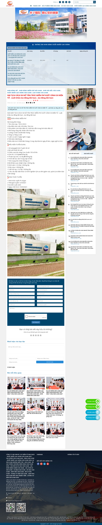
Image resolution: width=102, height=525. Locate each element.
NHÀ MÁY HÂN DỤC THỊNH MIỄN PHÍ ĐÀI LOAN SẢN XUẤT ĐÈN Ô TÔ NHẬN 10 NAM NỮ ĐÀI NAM (82, 225)
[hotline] (98, 401)
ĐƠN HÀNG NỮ (12, 90)
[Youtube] (47, 464)
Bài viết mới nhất (74, 153)
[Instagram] (44, 464)
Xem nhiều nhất (88, 153)
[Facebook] (38, 464)
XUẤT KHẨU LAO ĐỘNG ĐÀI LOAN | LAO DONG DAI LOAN (27, 92)
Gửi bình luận (49, 362)
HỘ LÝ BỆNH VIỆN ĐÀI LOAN (51, 6)
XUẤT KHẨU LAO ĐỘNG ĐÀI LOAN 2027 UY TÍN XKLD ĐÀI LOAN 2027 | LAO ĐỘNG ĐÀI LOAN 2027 (17, 55)
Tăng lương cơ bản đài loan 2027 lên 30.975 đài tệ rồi (35, 412)
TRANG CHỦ (37, 6)
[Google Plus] (41, 464)
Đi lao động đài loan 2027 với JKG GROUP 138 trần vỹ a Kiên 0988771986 (16, 79)
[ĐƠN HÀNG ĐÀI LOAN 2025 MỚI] (81, 99)
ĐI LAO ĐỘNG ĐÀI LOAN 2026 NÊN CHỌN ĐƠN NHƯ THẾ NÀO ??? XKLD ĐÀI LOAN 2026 (81, 242)
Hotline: (10, 497)
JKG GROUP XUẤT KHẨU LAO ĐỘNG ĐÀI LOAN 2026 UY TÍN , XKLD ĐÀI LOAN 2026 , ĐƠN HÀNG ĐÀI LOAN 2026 (82, 248)
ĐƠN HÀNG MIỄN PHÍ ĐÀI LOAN (30, 90)
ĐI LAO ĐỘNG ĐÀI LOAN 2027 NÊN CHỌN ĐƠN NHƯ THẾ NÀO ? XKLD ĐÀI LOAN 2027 (15, 392)
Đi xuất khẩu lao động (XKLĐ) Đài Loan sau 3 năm (55, 436)
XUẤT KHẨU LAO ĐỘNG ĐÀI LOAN (85, 6)
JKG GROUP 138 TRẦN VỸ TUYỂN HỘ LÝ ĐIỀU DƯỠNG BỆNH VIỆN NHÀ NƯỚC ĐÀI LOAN (16, 62)
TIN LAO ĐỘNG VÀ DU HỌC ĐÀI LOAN (17, 47)
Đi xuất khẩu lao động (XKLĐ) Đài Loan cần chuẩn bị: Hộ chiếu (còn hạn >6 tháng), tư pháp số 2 (55, 414)
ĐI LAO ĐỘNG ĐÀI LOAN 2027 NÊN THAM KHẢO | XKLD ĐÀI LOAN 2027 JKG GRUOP (16, 68)
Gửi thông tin (36, 322)
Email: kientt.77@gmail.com (15, 500)
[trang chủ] (31, 6)
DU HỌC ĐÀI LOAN (67, 6)
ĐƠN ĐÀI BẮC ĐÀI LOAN (51, 90)
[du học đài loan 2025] (81, 131)
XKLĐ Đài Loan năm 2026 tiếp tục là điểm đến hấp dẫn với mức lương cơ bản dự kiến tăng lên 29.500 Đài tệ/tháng (36, 438)
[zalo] (98, 412)
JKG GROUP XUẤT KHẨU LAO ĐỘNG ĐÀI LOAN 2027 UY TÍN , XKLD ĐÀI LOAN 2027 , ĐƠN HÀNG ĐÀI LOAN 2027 (36, 393)
